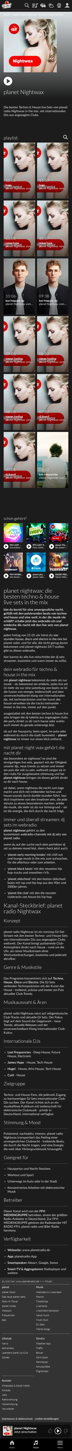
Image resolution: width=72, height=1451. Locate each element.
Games (5, 1357)
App (4, 1319)
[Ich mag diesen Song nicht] (65, 1431)
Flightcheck (42, 1371)
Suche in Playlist (65, 137)
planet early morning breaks (26, 854)
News (5, 1343)
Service (40, 1338)
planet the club (18, 893)
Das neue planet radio (13, 1296)
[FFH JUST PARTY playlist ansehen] (36, 532)
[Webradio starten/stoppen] (58, 1431)
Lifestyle (7, 1338)
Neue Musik (42, 1315)
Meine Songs (43, 1329)
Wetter (51, 4)
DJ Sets (40, 1324)
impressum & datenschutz (17, 1419)
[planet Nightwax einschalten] (30, 71)
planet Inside (9, 1306)
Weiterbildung (9, 1404)
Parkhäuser (42, 1362)
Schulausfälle (43, 1366)
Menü (60, 1448)
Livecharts (41, 1306)
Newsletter (8, 1408)
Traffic (43, 4)
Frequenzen (8, 1315)
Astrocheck (8, 1348)
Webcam (59, 4)
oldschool (23, 879)
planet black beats (20, 868)
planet (12, 879)
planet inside (67, 4)
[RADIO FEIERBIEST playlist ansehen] (58, 562)
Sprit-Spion (42, 1357)
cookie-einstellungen (47, 1419)
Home (12, 1448)
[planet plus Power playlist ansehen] (36, 562)
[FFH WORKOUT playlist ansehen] (13, 562)
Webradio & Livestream (48, 1292)
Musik (7, 15)
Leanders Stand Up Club (15, 1352)
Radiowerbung (9, 1399)
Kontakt (6, 1380)
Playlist (35, 4)
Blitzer (39, 1352)
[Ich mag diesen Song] (50, 1431)
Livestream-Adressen (47, 1310)
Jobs (4, 1394)
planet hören (9, 1292)
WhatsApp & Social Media (16, 1385)
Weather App (43, 1343)
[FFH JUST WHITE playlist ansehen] (13, 532)
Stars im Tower (10, 1301)
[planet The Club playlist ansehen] (58, 532)
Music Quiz (42, 1319)
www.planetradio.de (27, 1281)
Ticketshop (42, 1301)
